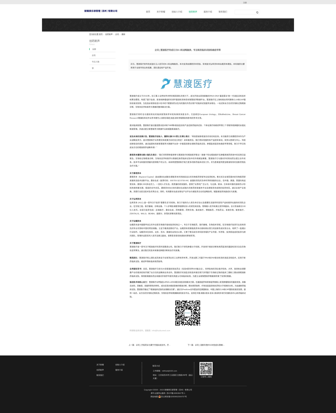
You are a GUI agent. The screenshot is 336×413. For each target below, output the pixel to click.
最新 (123, 34)
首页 (148, 12)
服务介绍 (208, 12)
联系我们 (223, 12)
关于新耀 (161, 12)
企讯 (117, 34)
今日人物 (95, 62)
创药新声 (193, 12)
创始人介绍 (177, 12)
